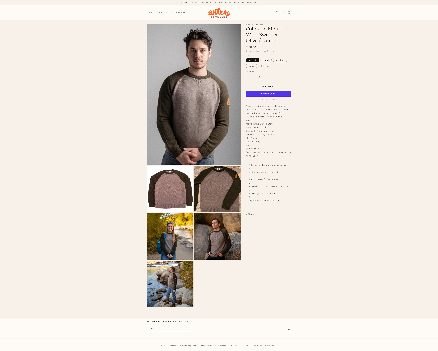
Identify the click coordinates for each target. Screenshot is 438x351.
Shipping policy (251, 345)
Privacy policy (220, 345)
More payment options (268, 100)
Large (251, 66)
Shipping (250, 51)
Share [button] (251, 214)
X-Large (266, 66)
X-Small (253, 60)
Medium (280, 60)
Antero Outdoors (174, 346)
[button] (150, 12)
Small (266, 60)
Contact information (268, 345)
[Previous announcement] (147, 2)
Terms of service (235, 345)
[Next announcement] (290, 2)
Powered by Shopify (190, 346)
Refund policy (206, 345)
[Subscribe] (191, 329)
